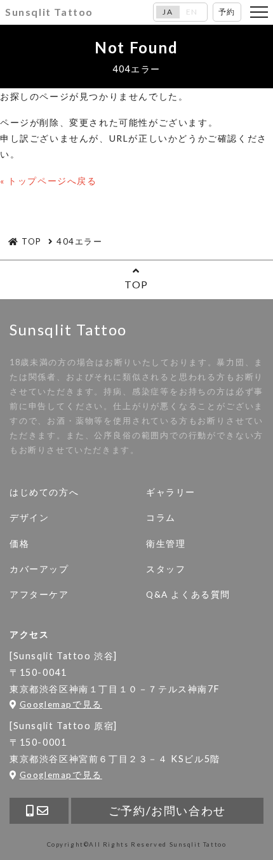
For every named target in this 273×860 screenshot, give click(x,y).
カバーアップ (39, 569)
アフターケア (39, 594)
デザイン (29, 518)
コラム (161, 518)
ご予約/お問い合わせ (167, 810)
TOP (136, 284)
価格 (19, 544)
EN (192, 12)
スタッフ (165, 569)
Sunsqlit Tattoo (49, 12)
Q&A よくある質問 (188, 594)
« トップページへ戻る (48, 180)
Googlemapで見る (61, 704)
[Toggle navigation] (259, 12)
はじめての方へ (44, 492)
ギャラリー (171, 492)
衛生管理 (165, 544)
